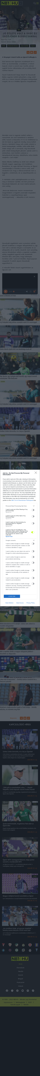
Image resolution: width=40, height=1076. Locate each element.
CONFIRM (11, 596)
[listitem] (20, 506)
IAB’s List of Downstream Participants (22, 500)
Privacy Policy (31, 603)
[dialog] (20, 538)
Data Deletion (9, 603)
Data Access (20, 603)
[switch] (32, 510)
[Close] (36, 473)
